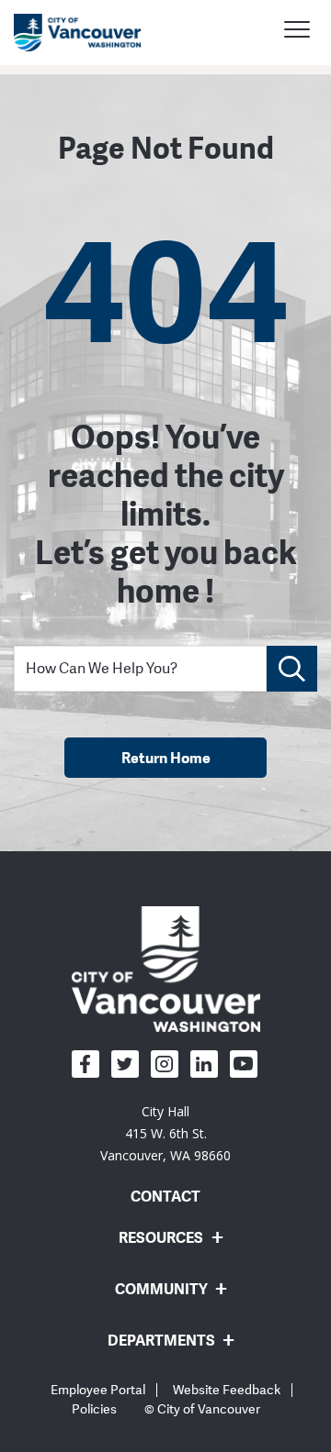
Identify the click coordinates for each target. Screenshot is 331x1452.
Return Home (166, 758)
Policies (94, 1409)
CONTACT (165, 1196)
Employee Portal (98, 1390)
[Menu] (297, 32)
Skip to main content (85, 159)
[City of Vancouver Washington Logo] (77, 32)
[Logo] (166, 969)
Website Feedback (226, 1390)
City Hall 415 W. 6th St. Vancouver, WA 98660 (165, 1133)
